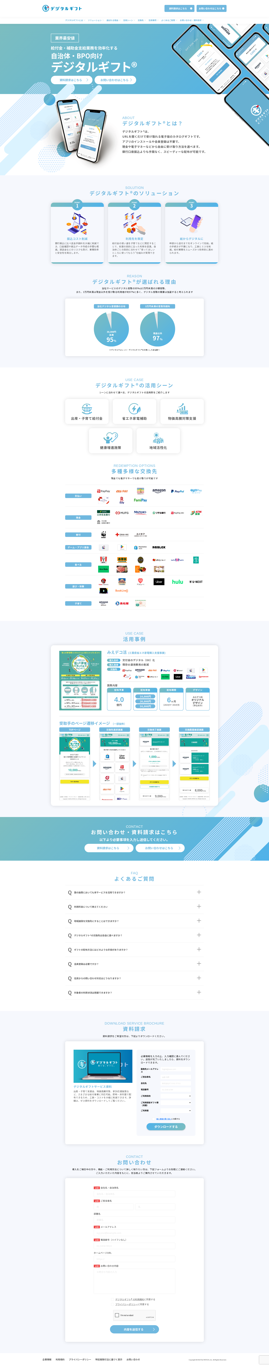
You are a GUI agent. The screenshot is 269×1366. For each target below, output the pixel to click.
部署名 (97, 1213)
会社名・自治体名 (107, 1187)
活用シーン (128, 20)
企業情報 (46, 1359)
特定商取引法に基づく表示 (108, 1359)
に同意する (168, 1119)
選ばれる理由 (112, 20)
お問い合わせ (133, 1359)
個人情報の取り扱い (163, 1119)
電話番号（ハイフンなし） (111, 1239)
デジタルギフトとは (74, 20)
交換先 (141, 20)
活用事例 (152, 20)
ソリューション (95, 20)
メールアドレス (105, 1226)
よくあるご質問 (168, 20)
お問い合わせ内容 (107, 1265)
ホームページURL (103, 1252)
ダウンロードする (166, 1126)
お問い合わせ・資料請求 (190, 20)
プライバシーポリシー (126, 1304)
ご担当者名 (103, 1200)
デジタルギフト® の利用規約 (129, 1299)
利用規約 (60, 1359)
